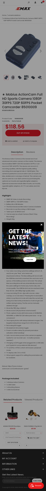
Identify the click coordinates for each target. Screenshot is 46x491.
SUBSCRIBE (30, 259)
